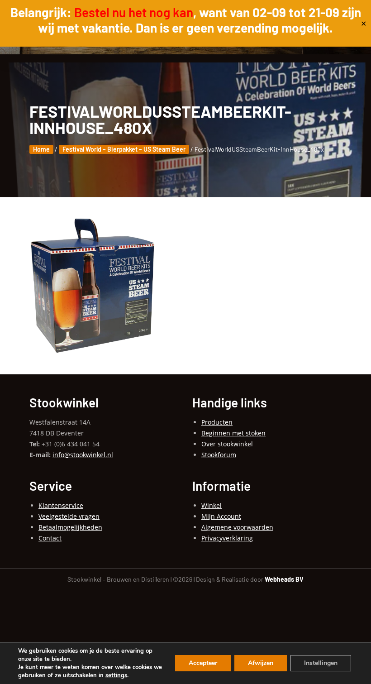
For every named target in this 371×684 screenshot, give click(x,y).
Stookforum (218, 454)
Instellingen (321, 663)
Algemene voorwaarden (237, 527)
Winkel (211, 505)
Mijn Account (221, 516)
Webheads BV (284, 579)
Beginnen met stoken (233, 433)
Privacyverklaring (227, 538)
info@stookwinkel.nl (82, 454)
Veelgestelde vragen (69, 516)
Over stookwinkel (227, 444)
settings (116, 675)
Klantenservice (60, 505)
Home (41, 149)
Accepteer (203, 663)
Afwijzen (260, 663)
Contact (50, 538)
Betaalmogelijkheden (70, 527)
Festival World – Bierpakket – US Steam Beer (124, 149)
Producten (217, 422)
